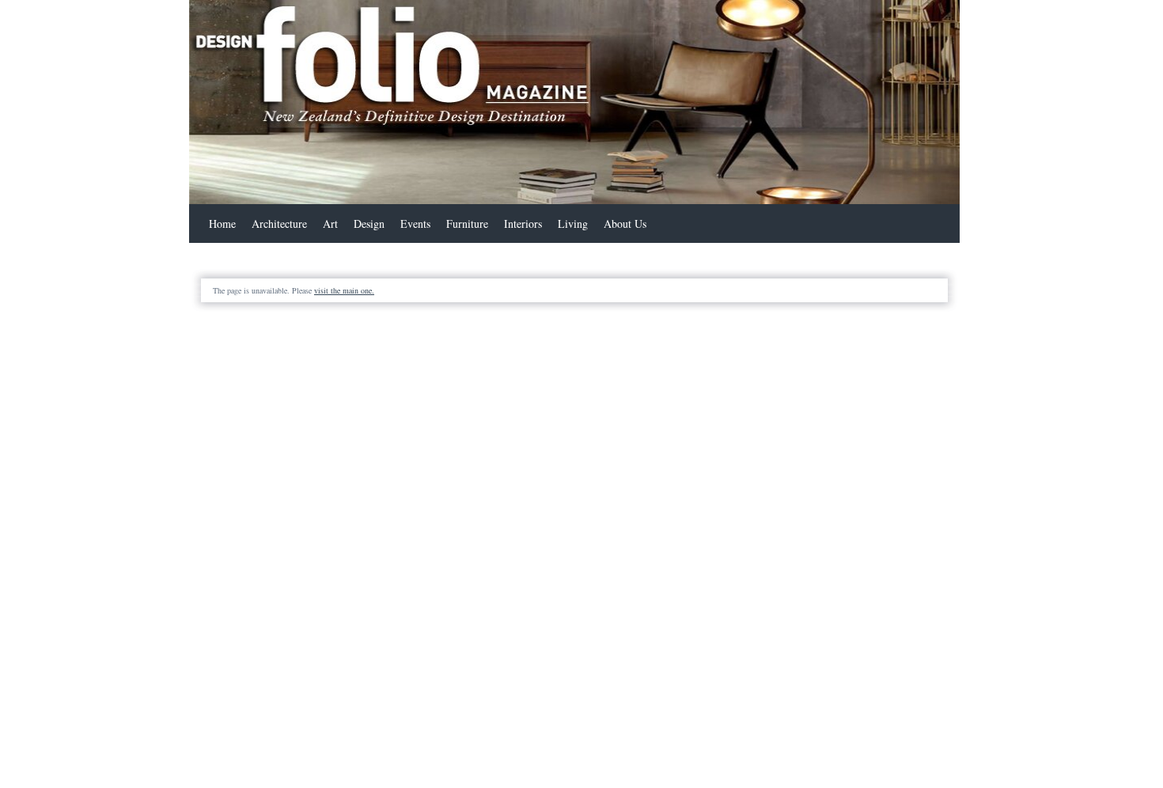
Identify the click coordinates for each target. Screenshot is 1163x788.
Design (369, 223)
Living (573, 223)
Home (222, 223)
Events (415, 223)
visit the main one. (344, 290)
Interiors (523, 223)
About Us (625, 223)
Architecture (279, 223)
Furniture (467, 223)
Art (330, 223)
